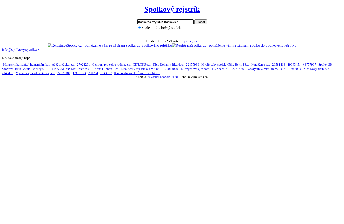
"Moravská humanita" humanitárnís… (26, 64)
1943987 (106, 73)
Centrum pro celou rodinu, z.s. (111, 64)
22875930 (192, 64)
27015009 (171, 69)
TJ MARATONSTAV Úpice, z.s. (69, 69)
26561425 (112, 69)
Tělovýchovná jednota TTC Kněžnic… (205, 69)
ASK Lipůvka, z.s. (63, 64)
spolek (147, 28)
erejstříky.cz (188, 41)
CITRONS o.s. (142, 64)
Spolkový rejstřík (172, 9)
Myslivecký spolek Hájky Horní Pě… (225, 64)
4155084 (97, 69)
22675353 (238, 69)
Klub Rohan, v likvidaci (168, 64)
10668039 (294, 69)
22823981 (63, 73)
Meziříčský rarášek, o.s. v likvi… (142, 69)
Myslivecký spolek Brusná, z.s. (35, 73)
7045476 (7, 73)
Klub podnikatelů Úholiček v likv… (137, 73)
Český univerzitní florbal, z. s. (267, 69)
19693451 (294, 64)
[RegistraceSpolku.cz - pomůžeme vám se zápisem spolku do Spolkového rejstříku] (110, 45)
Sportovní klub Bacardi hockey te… (25, 69)
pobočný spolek (169, 28)
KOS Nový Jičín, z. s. (317, 69)
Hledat (200, 22)
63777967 (309, 64)
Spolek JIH (325, 64)
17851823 (79, 73)
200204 (93, 73)
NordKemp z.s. (260, 64)
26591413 (278, 64)
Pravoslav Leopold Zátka (163, 76)
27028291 (83, 64)
